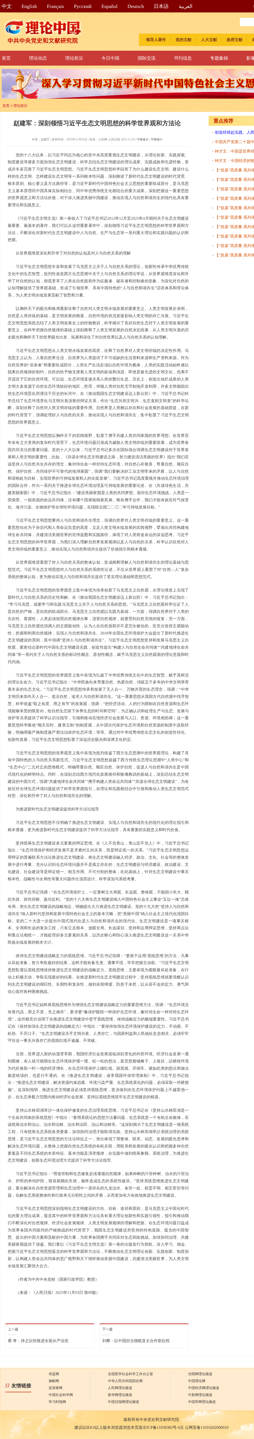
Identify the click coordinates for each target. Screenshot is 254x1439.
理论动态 (38, 58)
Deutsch (135, 6)
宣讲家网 (56, 1388)
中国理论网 (196, 1381)
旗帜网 (54, 1381)
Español (109, 6)
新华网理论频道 (120, 1395)
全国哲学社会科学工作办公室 (130, 1374)
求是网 (54, 1374)
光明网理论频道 (200, 1374)
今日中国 (110, 58)
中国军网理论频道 (202, 1402)
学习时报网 (57, 1402)
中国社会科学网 (61, 1395)
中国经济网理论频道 (203, 1388)
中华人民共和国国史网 (125, 1381)
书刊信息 (183, 58)
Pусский (83, 6)
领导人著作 (156, 40)
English (29, 6)
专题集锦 (219, 58)
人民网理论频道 (120, 1388)
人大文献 (209, 40)
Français (55, 6)
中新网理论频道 (200, 1395)
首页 (6, 58)
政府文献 (235, 40)
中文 (7, 6)
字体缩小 (156, 139)
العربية (185, 6)
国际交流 (147, 58)
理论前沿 (74, 58)
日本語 (161, 6)
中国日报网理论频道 (123, 1402)
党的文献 (183, 40)
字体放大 (143, 139)
